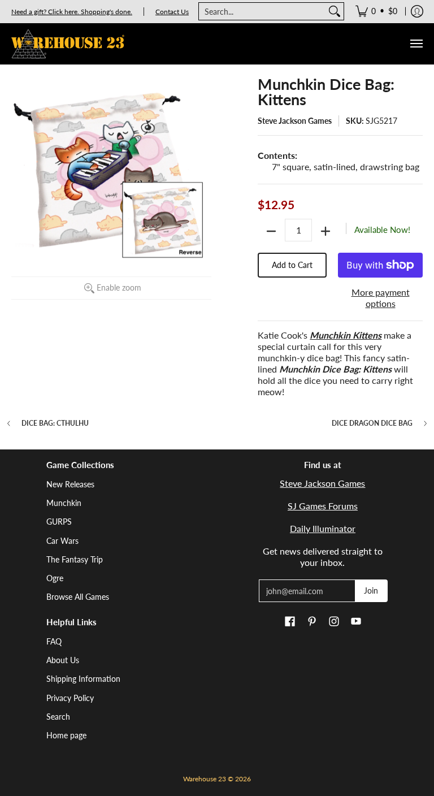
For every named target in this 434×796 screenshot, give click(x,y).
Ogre (54, 578)
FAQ (54, 641)
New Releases (70, 484)
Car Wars (62, 541)
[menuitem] (376, 11)
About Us (62, 660)
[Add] (325, 231)
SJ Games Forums (323, 505)
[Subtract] (271, 231)
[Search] (335, 11)
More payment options (380, 298)
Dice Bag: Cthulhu (55, 423)
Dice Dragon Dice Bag (372, 423)
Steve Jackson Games (295, 121)
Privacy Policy (70, 698)
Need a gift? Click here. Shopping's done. (71, 11)
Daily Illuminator (322, 528)
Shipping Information (83, 678)
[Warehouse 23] (67, 43)
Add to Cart (292, 265)
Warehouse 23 (204, 779)
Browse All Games (77, 597)
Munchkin (63, 503)
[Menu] (416, 43)
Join (371, 590)
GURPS (59, 521)
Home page (66, 735)
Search (58, 716)
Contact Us (172, 11)
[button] (290, 622)
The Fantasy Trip (74, 559)
